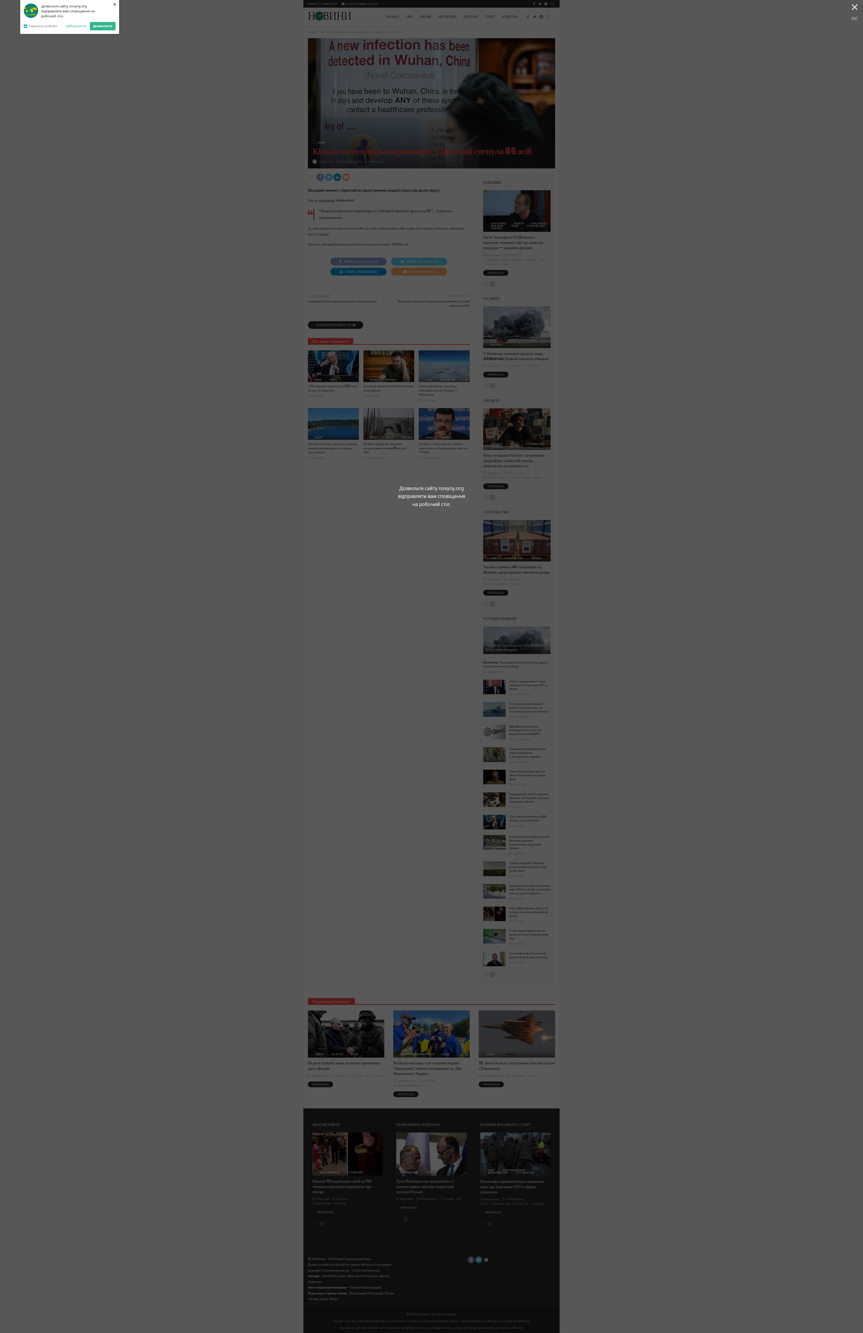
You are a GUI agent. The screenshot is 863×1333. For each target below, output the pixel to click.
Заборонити (76, 26)
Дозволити (102, 26)
